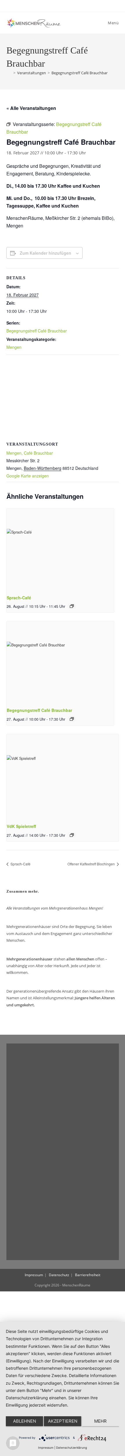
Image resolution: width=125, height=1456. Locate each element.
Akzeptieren (62, 1421)
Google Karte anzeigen (27, 476)
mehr (100, 1421)
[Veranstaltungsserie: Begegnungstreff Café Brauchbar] (72, 719)
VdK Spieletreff (21, 826)
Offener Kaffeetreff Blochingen (91, 863)
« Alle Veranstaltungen (31, 108)
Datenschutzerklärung (71, 1447)
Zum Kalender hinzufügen (45, 253)
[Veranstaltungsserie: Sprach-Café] (72, 606)
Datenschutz (59, 1274)
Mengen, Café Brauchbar (29, 453)
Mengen (14, 347)
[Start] (9, 72)
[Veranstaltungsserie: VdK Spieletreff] (72, 835)
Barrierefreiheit (87, 1274)
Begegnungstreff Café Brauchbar (79, 72)
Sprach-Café (19, 598)
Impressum (34, 1274)
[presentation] (60, 548)
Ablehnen (24, 1421)
